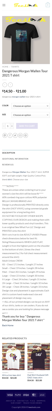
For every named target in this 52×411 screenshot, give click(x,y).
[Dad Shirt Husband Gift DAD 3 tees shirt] (38, 356)
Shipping (41, 401)
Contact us (22, 401)
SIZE (4, 115)
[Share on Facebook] (10, 135)
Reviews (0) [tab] (8, 164)
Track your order (32, 403)
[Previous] (2, 366)
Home (5, 67)
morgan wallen (18, 96)
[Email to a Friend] (20, 135)
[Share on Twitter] (15, 135)
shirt (10, 179)
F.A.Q (32, 401)
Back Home (7, 325)
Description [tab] (8, 153)
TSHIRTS (15, 67)
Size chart (16, 403)
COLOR (5, 106)
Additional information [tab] (15, 159)
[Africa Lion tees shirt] (13, 356)
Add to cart (27, 126)
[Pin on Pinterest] (25, 135)
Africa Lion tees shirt (11, 375)
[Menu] (4, 5)
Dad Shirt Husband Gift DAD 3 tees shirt (37, 376)
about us (10, 401)
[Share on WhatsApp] (4, 135)
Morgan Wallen (19, 172)
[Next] (50, 366)
